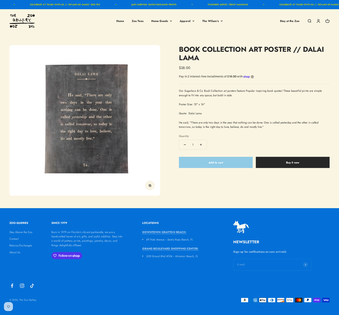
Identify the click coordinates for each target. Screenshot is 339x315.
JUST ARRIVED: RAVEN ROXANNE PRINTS (148, 4)
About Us (14, 252)
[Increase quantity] (201, 144)
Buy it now (292, 162)
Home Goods (159, 21)
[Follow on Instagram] (22, 285)
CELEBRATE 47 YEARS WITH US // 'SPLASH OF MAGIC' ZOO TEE (60, 4)
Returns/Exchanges (20, 245)
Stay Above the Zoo (21, 232)
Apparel (185, 21)
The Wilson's (210, 21)
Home (120, 21)
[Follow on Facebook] (12, 285)
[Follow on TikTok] (32, 285)
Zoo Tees (137, 21)
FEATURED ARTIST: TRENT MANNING (223, 4)
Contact (13, 239)
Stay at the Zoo (289, 21)
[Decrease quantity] (184, 144)
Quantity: (184, 136)
